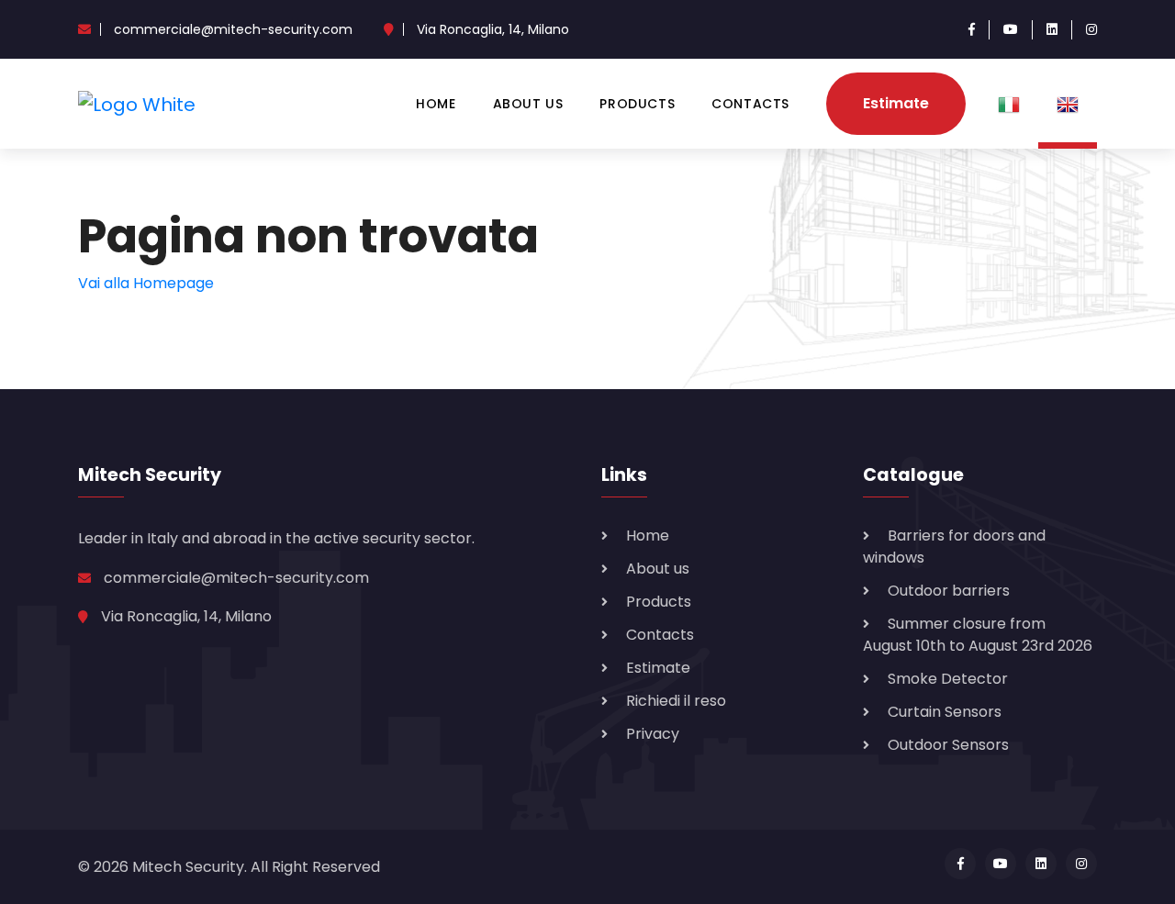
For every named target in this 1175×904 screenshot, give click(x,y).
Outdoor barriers (949, 590)
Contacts (750, 104)
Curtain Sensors (945, 711)
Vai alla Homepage (146, 283)
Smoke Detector (948, 678)
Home (435, 104)
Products (637, 104)
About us (528, 104)
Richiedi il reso (676, 700)
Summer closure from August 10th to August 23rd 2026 (977, 634)
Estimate (896, 103)
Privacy (652, 733)
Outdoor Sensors (948, 744)
